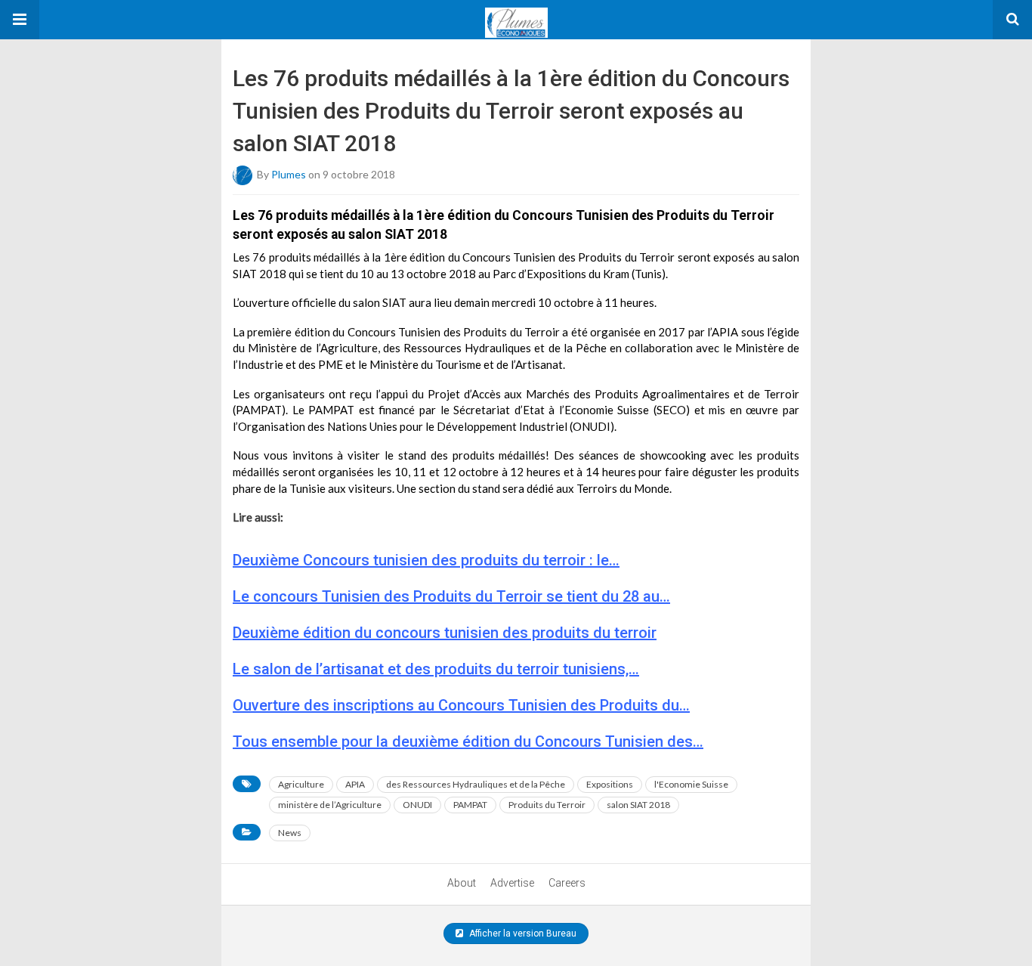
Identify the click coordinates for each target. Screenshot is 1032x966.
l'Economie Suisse (691, 784)
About (461, 883)
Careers (567, 883)
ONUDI (417, 804)
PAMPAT (470, 804)
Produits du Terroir (547, 804)
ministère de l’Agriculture (330, 804)
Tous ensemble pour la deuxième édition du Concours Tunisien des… (468, 741)
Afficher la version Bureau (521, 933)
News (289, 832)
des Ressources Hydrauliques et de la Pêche (475, 784)
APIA (355, 784)
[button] (19, 19)
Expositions (609, 784)
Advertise (512, 883)
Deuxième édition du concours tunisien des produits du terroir (445, 633)
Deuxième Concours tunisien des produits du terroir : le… (426, 560)
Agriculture (301, 784)
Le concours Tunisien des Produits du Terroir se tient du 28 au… (451, 596)
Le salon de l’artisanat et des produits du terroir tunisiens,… (436, 669)
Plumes (288, 173)
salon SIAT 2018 (638, 804)
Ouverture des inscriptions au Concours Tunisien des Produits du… (461, 705)
